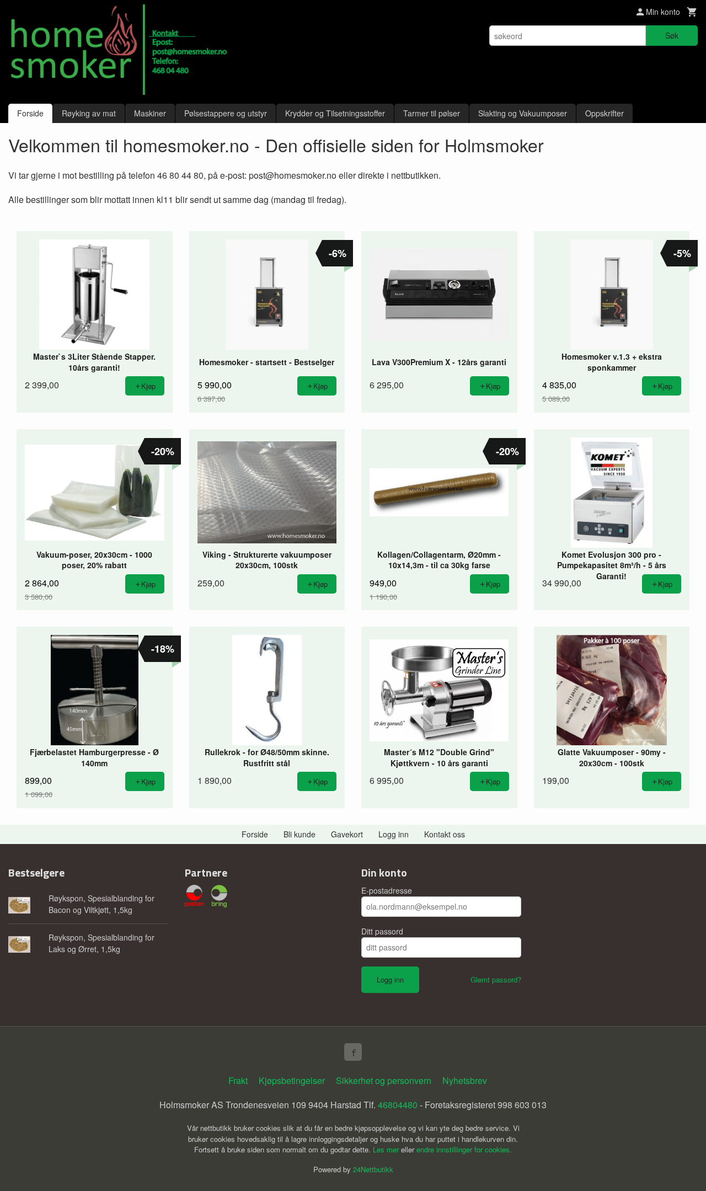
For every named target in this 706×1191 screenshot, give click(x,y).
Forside (30, 113)
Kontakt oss (444, 834)
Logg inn (393, 834)
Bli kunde (299, 834)
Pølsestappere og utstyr (225, 113)
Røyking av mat (89, 113)
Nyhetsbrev (464, 1080)
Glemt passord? (495, 979)
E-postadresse (386, 890)
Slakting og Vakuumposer (522, 113)
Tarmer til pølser (431, 113)
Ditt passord (382, 931)
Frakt (238, 1080)
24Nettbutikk (373, 1169)
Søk (671, 35)
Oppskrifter (604, 113)
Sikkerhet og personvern (383, 1080)
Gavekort (347, 834)
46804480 (398, 1104)
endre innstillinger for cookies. (464, 1149)
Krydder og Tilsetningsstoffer (335, 113)
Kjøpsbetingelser (292, 1080)
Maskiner (150, 113)
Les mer (387, 1149)
